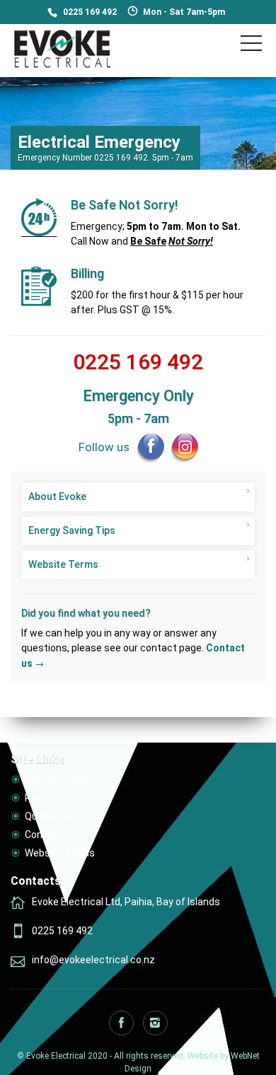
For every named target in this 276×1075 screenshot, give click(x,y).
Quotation (48, 816)
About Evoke (57, 496)
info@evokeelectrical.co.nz (93, 959)
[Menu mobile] (251, 46)
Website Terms (63, 564)
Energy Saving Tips (71, 530)
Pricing (40, 797)
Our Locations (56, 779)
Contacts (46, 834)
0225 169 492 (90, 12)
